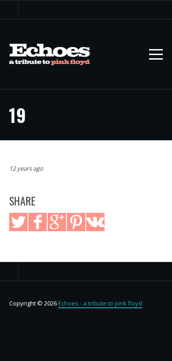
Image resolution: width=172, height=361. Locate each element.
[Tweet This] (18, 222)
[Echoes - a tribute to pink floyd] (49, 54)
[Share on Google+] (57, 222)
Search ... (9, 9)
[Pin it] (76, 222)
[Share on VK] (95, 222)
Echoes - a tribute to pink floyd (100, 303)
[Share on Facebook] (37, 222)
